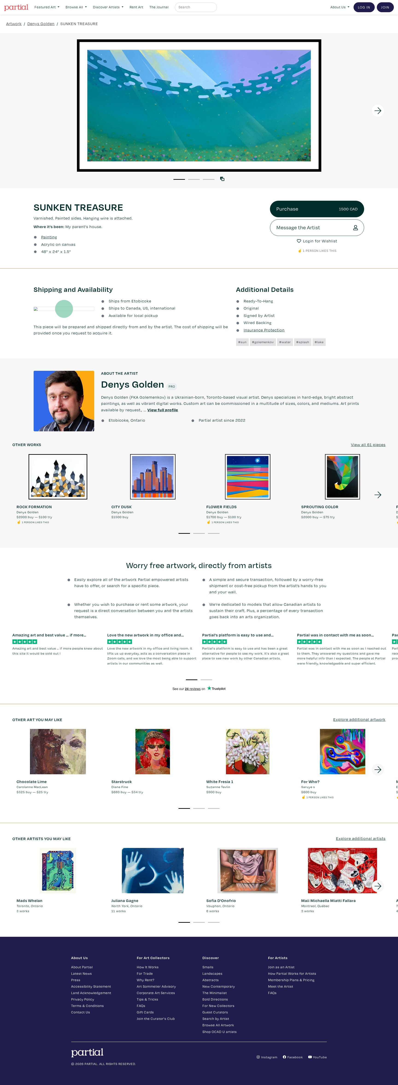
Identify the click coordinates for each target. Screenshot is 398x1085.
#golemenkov (263, 342)
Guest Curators (215, 1012)
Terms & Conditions (87, 1006)
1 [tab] (179, 179)
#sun (242, 342)
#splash (302, 342)
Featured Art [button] (46, 7)
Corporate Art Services (156, 993)
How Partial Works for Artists (292, 973)
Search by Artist (215, 1019)
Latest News (81, 973)
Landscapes (212, 973)
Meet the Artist (280, 986)
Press (75, 980)
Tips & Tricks (147, 999)
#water (285, 342)
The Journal (159, 7)
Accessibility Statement (91, 986)
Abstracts (210, 980)
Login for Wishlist (320, 241)
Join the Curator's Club (156, 1019)
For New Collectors (218, 1006)
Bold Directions (215, 999)
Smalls (208, 967)
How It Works (148, 967)
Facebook (295, 1057)
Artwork (14, 23)
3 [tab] (208, 179)
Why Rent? (145, 980)
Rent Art (136, 7)
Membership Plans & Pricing (291, 980)
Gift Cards (145, 1012)
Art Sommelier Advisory (156, 986)
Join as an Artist (281, 967)
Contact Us (80, 1012)
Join (385, 7)
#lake (319, 342)
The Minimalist (214, 993)
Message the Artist (298, 227)
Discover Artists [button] (107, 7)
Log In (364, 7)
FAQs (141, 1006)
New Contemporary (218, 986)
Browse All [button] (75, 7)
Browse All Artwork (218, 1025)
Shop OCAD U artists (219, 1032)
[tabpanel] (199, 105)
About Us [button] (339, 7)
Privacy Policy (82, 999)
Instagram (268, 1057)
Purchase (317, 209)
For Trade (145, 973)
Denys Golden (41, 23)
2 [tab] (194, 179)
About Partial (82, 967)
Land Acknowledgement (91, 993)
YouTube (319, 1057)
